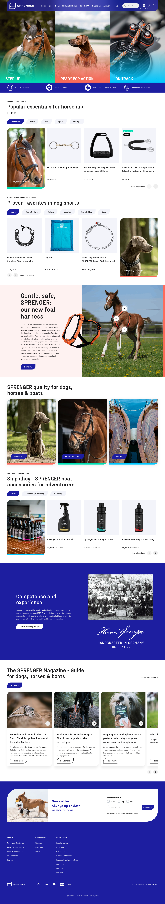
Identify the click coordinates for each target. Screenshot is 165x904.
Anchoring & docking (34, 493)
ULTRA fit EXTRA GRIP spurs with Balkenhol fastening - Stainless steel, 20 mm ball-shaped (138, 169)
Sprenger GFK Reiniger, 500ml (99, 539)
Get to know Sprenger (30, 626)
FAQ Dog (59, 868)
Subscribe (147, 807)
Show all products (138, 186)
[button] (149, 5)
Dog (51, 5)
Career (37, 851)
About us (107, 5)
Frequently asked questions (67, 860)
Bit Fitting (60, 847)
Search (10, 860)
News (32, 121)
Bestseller (15, 121)
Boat (57, 5)
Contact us (60, 851)
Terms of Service (82, 895)
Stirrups (76, 121)
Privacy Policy (94, 895)
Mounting (58, 493)
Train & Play (86, 212)
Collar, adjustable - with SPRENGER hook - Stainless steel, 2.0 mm (98, 259)
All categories (12, 856)
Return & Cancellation (15, 847)
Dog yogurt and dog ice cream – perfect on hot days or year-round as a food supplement (122, 738)
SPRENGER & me (69, 5)
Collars (50, 212)
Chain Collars (31, 212)
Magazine (96, 5)
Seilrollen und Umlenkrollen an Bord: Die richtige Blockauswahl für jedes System (29, 738)
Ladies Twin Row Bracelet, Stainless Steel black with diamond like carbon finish (20, 259)
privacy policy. (133, 813)
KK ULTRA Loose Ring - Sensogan (63, 167)
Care (104, 212)
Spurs (60, 121)
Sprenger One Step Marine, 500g (138, 539)
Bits (46, 121)
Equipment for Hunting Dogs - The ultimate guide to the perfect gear (74, 738)
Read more (18, 760)
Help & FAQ (84, 5)
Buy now (28, 366)
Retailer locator (62, 843)
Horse (43, 5)
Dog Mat (49, 257)
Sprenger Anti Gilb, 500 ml (60, 539)
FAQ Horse (60, 864)
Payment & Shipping (64, 856)
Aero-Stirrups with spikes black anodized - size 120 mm (99, 169)
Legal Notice (70, 895)
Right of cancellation (15, 851)
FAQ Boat (60, 872)
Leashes (67, 212)
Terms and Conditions (15, 843)
